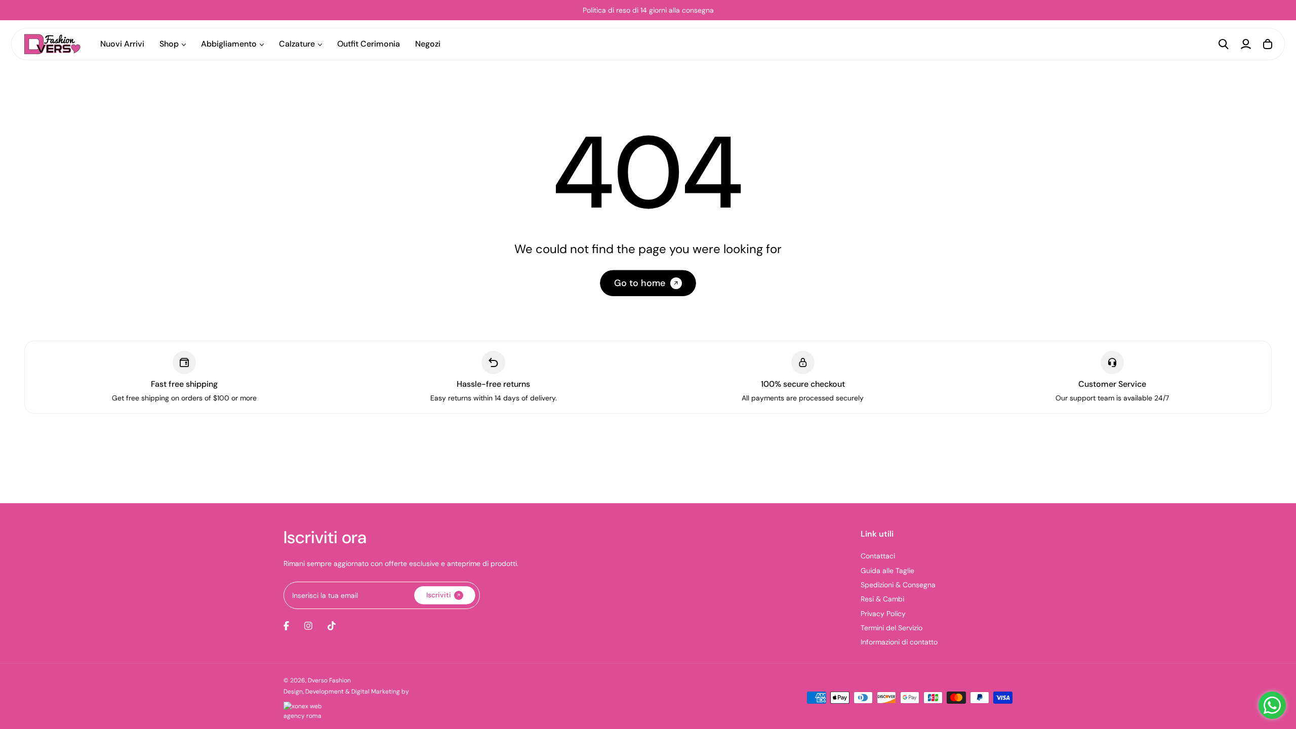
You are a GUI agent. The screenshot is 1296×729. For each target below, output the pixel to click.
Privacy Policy (883, 613)
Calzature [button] (297, 43)
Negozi (427, 43)
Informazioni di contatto (899, 641)
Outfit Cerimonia (368, 43)
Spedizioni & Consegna (898, 584)
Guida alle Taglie (887, 570)
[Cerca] (1224, 44)
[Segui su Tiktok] (332, 625)
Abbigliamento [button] (229, 43)
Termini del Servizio (891, 627)
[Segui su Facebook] (286, 625)
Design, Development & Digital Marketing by (346, 691)
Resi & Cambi (882, 598)
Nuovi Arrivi (122, 43)
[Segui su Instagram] (308, 625)
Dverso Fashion (329, 680)
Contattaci (878, 555)
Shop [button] (169, 43)
